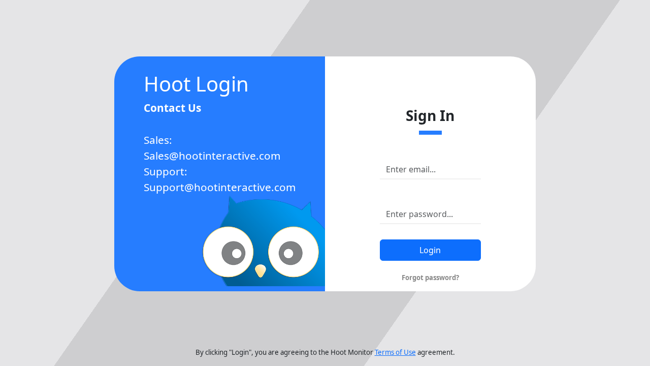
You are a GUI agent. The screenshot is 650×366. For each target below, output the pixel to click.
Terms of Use (395, 352)
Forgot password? (430, 277)
